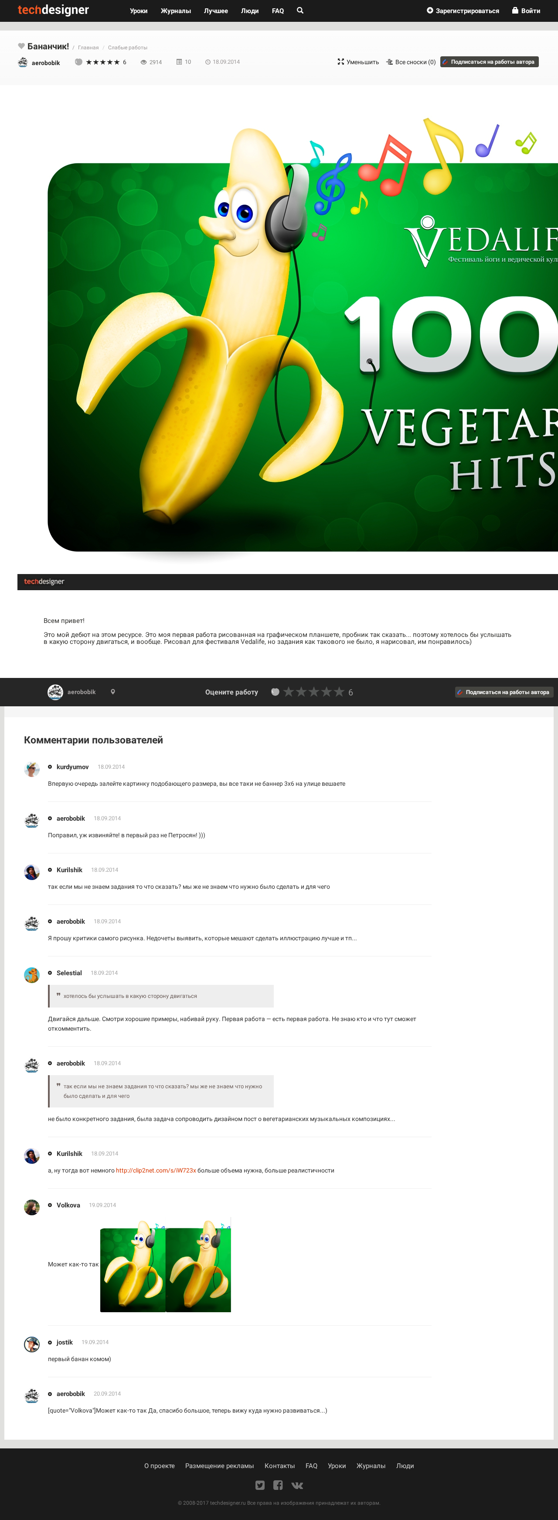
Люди (250, 11)
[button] (463, 11)
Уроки (142, 11)
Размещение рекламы (219, 1466)
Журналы (371, 1466)
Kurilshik (69, 869)
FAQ (278, 11)
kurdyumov (73, 766)
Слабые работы (127, 48)
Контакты (280, 1466)
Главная (88, 48)
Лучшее (216, 11)
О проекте (159, 1466)
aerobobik (81, 691)
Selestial (69, 973)
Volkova (68, 1205)
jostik (65, 1342)
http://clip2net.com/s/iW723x (156, 1170)
